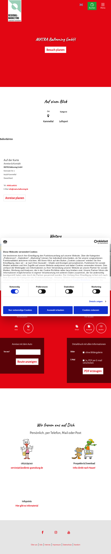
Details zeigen (96, 301)
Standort (77, 545)
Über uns (34, 545)
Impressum (57, 545)
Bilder (73, 352)
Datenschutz (67, 545)
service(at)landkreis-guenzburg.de (27, 468)
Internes (47, 545)
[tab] (16, 328)
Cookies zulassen (90, 310)
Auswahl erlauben (55, 310)
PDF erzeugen (93, 371)
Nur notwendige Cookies (20, 310)
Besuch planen (55, 49)
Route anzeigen (27, 361)
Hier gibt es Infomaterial (26, 506)
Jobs (41, 545)
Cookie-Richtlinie (81, 280)
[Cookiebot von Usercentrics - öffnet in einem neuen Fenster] (96, 242)
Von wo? (7, 352)
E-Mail (73, 360)
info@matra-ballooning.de (18, 189)
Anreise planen (14, 198)
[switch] (42, 291)
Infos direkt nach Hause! (84, 468)
